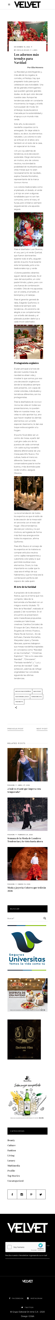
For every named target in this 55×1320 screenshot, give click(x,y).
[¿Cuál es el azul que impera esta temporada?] (27, 764)
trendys (19, 702)
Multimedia (13, 1165)
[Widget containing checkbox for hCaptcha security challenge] (25, 1247)
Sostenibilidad (22, 696)
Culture (11, 1145)
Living (10, 1155)
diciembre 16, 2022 (22, 47)
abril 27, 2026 (24, 785)
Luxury (11, 1160)
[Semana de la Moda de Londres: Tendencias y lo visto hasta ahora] (27, 814)
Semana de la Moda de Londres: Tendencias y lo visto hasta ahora (25, 840)
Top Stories (13, 1175)
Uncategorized (15, 1180)
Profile (11, 1170)
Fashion (11, 785)
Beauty (11, 1140)
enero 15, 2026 (24, 884)
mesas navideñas (23, 691)
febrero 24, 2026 (25, 835)
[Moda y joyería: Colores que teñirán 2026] (27, 863)
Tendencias (36, 696)
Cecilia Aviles (23, 50)
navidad (37, 691)
